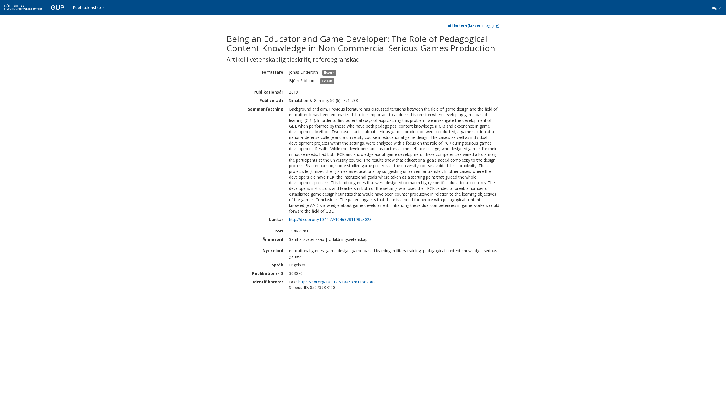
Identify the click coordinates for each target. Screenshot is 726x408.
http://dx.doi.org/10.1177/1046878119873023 (330, 219)
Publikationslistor (88, 7)
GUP (57, 7)
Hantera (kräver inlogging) (475, 25)
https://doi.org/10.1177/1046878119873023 (338, 281)
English (716, 7)
